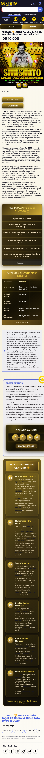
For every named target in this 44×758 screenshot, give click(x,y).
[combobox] (20, 9)
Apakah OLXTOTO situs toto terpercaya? (22, 225)
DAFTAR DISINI (12, 100)
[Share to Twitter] (5, 751)
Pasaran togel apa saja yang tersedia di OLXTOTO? (22, 233)
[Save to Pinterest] (23, 751)
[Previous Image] (1, 64)
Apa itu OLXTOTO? (22, 218)
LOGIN (11, 27)
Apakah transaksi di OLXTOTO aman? (22, 248)
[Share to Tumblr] (35, 751)
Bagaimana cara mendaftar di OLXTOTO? (22, 241)
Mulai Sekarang (26, 446)
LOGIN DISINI (13, 106)
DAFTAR (33, 27)
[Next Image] (42, 64)
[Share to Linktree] (17, 751)
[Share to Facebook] (11, 751)
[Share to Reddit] (29, 751)
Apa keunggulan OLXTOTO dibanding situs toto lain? (22, 255)
